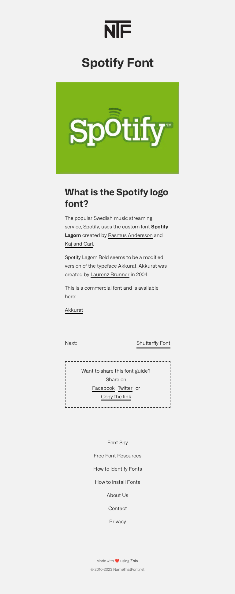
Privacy (117, 521)
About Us (117, 495)
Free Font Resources (117, 456)
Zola (134, 560)
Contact (117, 508)
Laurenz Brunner (110, 274)
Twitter (125, 388)
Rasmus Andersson (130, 235)
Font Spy (117, 443)
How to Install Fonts (117, 482)
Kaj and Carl (79, 244)
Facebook (103, 388)
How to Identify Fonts (117, 469)
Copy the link (116, 397)
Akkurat (74, 310)
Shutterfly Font (153, 343)
